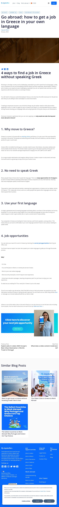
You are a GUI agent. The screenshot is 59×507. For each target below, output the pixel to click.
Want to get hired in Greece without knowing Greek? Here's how (14, 399)
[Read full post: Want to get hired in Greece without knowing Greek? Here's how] (15, 384)
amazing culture (26, 136)
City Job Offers (5, 30)
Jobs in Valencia (29, 462)
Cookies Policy (43, 459)
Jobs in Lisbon (29, 453)
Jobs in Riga (28, 468)
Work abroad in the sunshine (32, 12)
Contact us (42, 456)
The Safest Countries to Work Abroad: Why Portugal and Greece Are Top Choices (13, 434)
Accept (37, 501)
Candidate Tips (13, 12)
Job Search (4, 12)
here (56, 292)
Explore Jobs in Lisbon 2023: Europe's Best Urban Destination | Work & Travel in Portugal (14, 348)
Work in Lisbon (29, 480)
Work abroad (24, 3)
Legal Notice (42, 453)
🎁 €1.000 (33, 3)
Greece (21, 12)
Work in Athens (29, 483)
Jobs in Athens (29, 456)
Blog (18, 3)
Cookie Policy (43, 491)
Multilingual (42, 482)
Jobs (14, 3)
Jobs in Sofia (28, 465)
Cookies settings (26, 501)
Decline (49, 501)
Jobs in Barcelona (30, 459)
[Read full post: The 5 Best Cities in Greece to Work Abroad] (44, 384)
